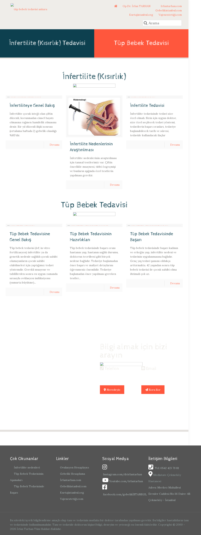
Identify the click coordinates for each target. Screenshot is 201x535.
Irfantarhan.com (171, 6)
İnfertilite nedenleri (27, 467)
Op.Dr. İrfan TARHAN (137, 6)
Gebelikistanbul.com (168, 10)
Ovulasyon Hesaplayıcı (74, 467)
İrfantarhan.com (70, 480)
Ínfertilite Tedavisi (147, 105)
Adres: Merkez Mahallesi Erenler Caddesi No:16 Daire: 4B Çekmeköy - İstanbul (169, 494)
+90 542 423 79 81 (117, 376)
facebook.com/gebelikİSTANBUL (125, 494)
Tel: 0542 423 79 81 (166, 468)
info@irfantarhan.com (163, 376)
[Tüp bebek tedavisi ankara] (29, 9)
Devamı (54, 144)
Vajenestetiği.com (170, 14)
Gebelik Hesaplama (72, 474)
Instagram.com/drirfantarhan (122, 474)
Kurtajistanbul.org (140, 14)
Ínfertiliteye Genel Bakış (32, 105)
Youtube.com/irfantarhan (126, 481)
